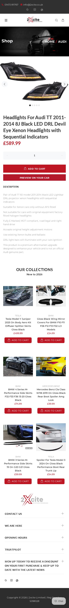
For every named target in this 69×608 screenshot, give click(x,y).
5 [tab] (39, 105)
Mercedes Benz (51, 386)
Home (50, 41)
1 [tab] (30, 105)
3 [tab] (34, 105)
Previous (5, 84)
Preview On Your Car (34, 177)
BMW (51, 315)
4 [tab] (37, 105)
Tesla (18, 315)
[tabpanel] (34, 82)
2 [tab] (32, 105)
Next (64, 84)
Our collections (34, 269)
